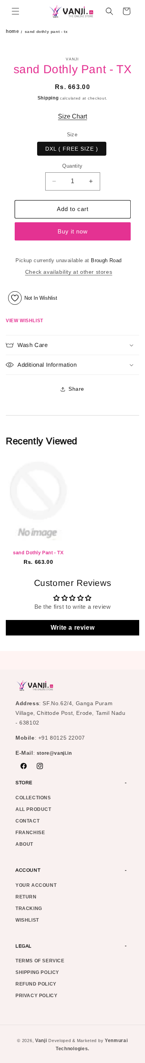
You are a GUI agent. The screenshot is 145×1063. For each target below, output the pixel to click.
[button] (15, 11)
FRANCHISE (30, 832)
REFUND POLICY (35, 984)
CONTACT (27, 821)
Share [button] (76, 389)
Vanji (41, 1040)
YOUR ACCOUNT (35, 885)
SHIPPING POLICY (37, 972)
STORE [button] (23, 782)
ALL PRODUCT (33, 809)
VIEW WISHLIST (24, 320)
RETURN (26, 897)
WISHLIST (27, 920)
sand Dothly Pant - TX (38, 552)
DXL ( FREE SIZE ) (71, 149)
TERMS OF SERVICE (40, 960)
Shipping (48, 98)
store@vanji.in (54, 753)
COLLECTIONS (33, 797)
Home (12, 31)
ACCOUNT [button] (27, 870)
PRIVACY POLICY (36, 995)
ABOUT (24, 844)
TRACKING (28, 908)
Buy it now (73, 231)
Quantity (72, 166)
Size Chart (72, 116)
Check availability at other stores (68, 272)
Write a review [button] (72, 627)
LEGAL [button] (23, 946)
